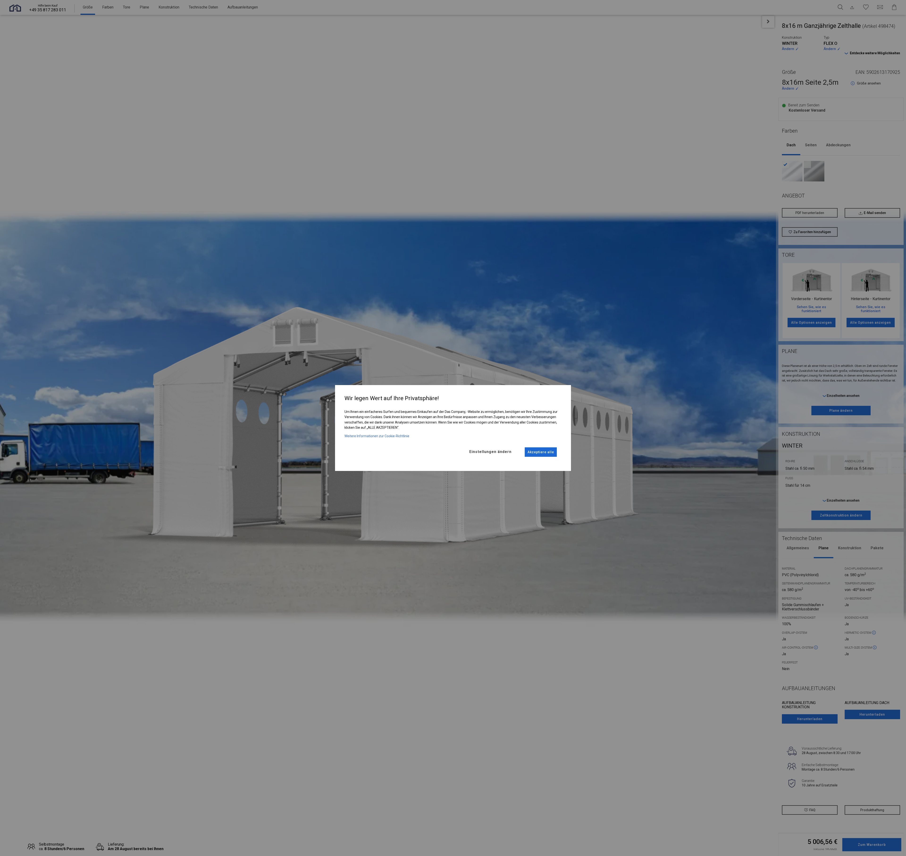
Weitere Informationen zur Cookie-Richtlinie (376, 436)
